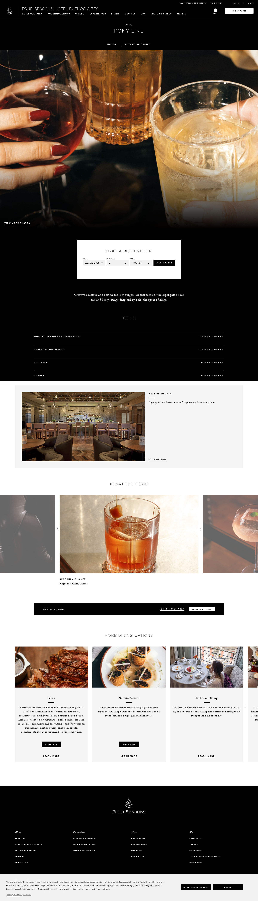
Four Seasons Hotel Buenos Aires (60, 8)
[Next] (245, 704)
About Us (20, 838)
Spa (143, 14)
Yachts (193, 844)
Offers (79, 14)
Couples (130, 14)
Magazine (136, 850)
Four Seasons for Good (29, 844)
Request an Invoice (84, 838)
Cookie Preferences (195, 887)
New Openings (139, 844)
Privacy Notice (13, 894)
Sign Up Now (157, 459)
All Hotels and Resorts (193, 3)
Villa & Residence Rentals (204, 856)
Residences (195, 850)
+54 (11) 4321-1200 (172, 609)
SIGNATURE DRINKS (138, 44)
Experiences (98, 14)
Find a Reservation (84, 844)
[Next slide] (200, 530)
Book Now (51, 744)
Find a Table (164, 263)
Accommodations (59, 14)
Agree (228, 887)
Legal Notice (25, 894)
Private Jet (196, 838)
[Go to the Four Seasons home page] (9, 11)
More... (181, 14)
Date (85, 259)
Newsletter (138, 856)
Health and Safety (26, 850)
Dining (115, 14)
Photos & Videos (161, 14)
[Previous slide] (57, 530)
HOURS (111, 44)
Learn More (51, 756)
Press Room (138, 838)
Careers (19, 856)
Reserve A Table (202, 609)
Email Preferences (84, 850)
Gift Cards (195, 862)
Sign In (218, 3)
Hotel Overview (32, 14)
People (111, 259)
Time (132, 259)
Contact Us (21, 862)
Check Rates (239, 11)
